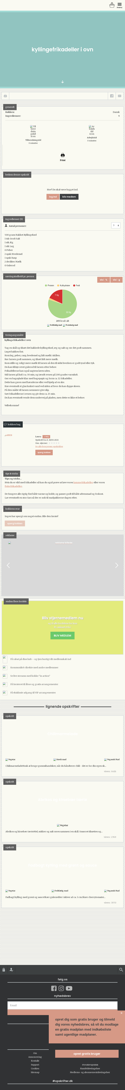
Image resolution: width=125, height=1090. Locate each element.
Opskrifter (15, 5)
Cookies (35, 1068)
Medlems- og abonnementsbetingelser (90, 1072)
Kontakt (35, 1061)
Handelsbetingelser (90, 1068)
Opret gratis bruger (86, 1054)
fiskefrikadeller (13, 486)
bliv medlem (69, 196)
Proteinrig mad (71, 325)
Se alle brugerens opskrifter (49, 446)
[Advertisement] (62, 568)
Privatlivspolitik (90, 1065)
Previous (8, 565)
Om (35, 1053)
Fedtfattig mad (56, 325)
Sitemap (35, 1072)
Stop (4, 565)
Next (116, 565)
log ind (53, 196)
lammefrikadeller (83, 482)
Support (35, 1065)
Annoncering (35, 1057)
